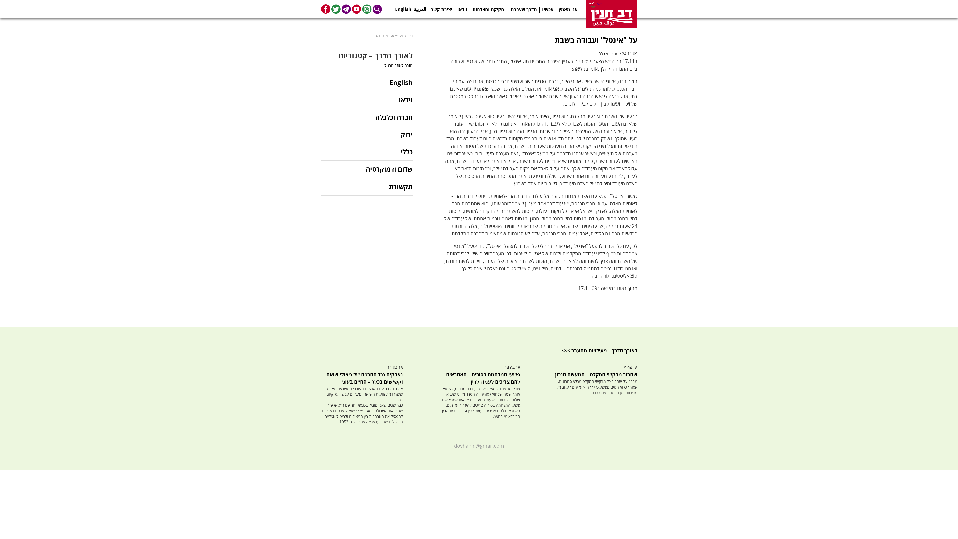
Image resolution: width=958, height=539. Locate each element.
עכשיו (547, 9)
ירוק (407, 134)
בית (410, 36)
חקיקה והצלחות (488, 9)
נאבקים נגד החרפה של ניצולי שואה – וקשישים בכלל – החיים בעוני (363, 378)
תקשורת (401, 186)
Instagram (367, 9)
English (403, 7)
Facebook (325, 9)
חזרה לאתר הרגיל (398, 65)
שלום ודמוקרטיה (389, 169)
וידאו (462, 9)
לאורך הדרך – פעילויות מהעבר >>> (599, 350)
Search (377, 9)
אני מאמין (568, 9)
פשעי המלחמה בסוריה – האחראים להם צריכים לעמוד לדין (483, 378)
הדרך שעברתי (523, 9)
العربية (420, 7)
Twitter (336, 9)
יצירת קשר (441, 9)
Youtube (356, 9)
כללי (601, 54)
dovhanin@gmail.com (479, 445)
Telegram (346, 9)
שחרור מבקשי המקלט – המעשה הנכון (596, 374)
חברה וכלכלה (394, 117)
